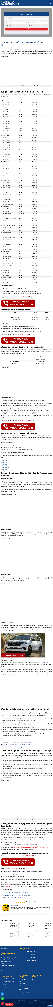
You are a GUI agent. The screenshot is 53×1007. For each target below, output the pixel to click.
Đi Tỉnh (24, 1000)
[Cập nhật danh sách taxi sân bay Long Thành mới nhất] (40, 926)
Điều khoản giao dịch (23, 988)
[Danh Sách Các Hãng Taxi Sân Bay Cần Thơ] (5, 926)
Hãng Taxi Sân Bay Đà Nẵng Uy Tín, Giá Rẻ (31, 925)
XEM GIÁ (26, 29)
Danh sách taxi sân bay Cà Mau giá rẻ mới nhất (48, 934)
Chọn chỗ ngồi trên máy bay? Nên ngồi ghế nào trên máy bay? (17, 747)
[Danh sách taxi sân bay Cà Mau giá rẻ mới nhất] (40, 934)
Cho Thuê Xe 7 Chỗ (9, 981)
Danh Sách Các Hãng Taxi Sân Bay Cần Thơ (13, 926)
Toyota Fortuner (5, 481)
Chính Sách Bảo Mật (23, 984)
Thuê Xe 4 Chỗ (5, 460)
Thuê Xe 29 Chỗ (5, 464)
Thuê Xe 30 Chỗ (5, 466)
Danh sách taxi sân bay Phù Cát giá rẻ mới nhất (31, 934)
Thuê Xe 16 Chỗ (5, 462)
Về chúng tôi (29, 1000)
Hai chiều (9, 26)
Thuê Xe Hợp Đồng (31, 960)
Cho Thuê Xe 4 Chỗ (9, 979)
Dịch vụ (20, 1000)
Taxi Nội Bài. (42, 883)
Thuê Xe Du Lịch (31, 951)
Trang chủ (15, 1000)
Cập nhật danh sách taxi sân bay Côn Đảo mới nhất (13, 934)
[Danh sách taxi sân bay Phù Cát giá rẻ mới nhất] (22, 934)
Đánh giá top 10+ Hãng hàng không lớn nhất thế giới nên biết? (17, 742)
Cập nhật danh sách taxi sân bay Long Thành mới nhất (48, 926)
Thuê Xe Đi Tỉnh (31, 954)
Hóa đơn (31, 26)
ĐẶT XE (50, 1005)
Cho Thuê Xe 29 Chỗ (8, 987)
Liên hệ (39, 1000)
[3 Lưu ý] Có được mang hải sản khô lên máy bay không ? (16, 744)
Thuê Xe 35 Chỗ (5, 467)
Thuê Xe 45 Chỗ (5, 469)
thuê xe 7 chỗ (21, 94)
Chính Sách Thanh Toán (24, 980)
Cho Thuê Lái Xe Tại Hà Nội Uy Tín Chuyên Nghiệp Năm (15, 893)
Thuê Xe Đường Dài (31, 957)
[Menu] (50, 3)
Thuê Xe (2, 39)
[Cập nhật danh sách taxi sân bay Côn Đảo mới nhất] (5, 934)
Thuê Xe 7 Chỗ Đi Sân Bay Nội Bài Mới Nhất (12, 897)
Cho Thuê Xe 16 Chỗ (8, 984)
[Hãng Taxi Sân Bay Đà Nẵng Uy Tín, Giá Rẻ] (22, 926)
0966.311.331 (9, 1004)
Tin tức (35, 1000)
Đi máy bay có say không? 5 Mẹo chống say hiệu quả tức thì (16, 895)
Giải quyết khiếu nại (24, 992)
